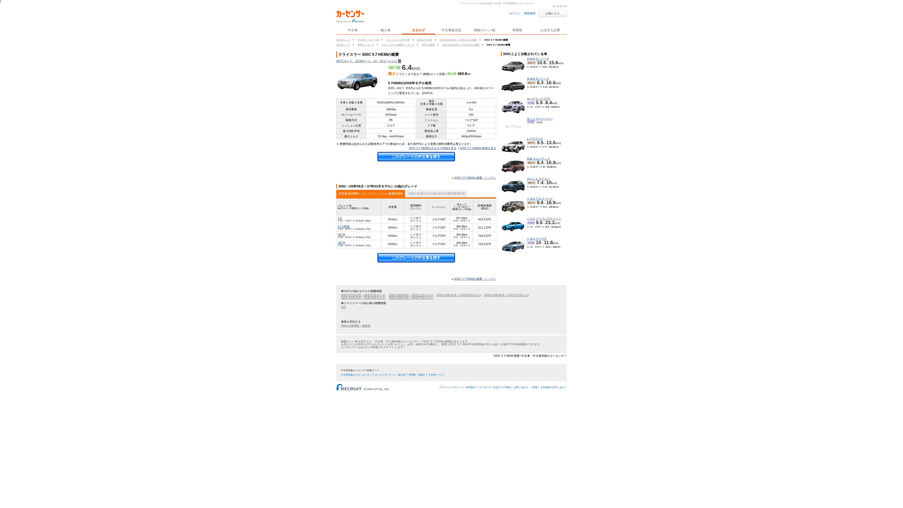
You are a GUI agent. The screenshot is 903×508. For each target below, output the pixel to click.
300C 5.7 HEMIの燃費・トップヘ (475, 177)
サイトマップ (560, 6)
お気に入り (553, 13)
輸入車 (386, 30)
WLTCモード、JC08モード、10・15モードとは (368, 61)
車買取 (517, 30)
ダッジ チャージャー (540, 118)
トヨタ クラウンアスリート (544, 218)
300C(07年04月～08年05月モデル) (363, 295)
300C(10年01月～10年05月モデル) (458, 295)
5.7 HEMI (343, 226)
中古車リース (435, 374)
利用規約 (470, 387)
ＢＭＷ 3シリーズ (538, 58)
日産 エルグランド (538, 158)
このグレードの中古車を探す (416, 157)
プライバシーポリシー (451, 387)
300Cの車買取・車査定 (356, 325)
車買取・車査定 (417, 374)
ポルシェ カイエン (538, 178)
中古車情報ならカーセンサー (356, 374)
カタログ (418, 30)
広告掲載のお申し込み (552, 387)
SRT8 (341, 234)
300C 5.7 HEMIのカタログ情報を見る (432, 148)
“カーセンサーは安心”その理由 (495, 387)
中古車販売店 (451, 30)
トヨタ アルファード (540, 198)
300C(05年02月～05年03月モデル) (363, 298)
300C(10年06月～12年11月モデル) (506, 295)
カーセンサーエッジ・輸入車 (390, 374)
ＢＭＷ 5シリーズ (538, 78)
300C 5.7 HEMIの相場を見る (478, 148)
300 (343, 307)
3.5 (340, 218)
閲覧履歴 (529, 13)
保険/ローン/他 (484, 30)
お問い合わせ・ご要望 (525, 387)
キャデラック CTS (538, 98)
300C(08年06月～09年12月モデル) (411, 295)
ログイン (514, 13)
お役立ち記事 (550, 30)
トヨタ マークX (536, 238)
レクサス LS (534, 138)
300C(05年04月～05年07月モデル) (411, 298)
